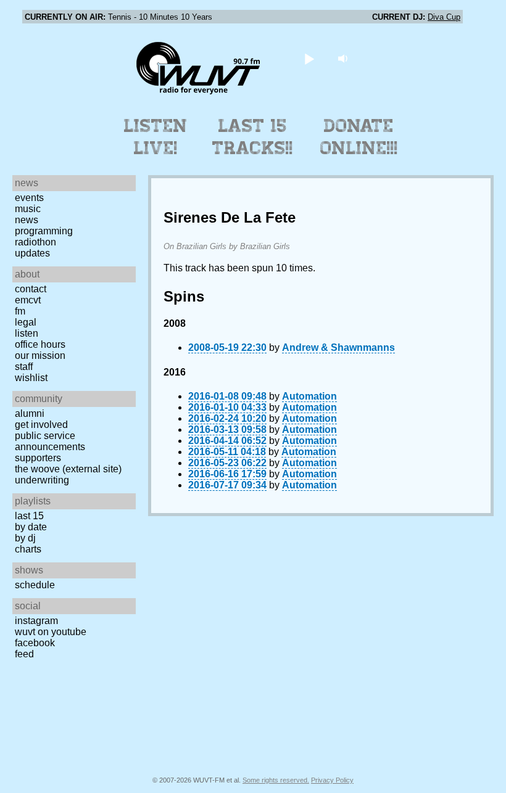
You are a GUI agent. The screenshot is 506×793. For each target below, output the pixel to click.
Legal (25, 322)
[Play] (309, 58)
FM (20, 311)
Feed (24, 654)
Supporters (38, 458)
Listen (26, 333)
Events (29, 197)
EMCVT (28, 300)
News (26, 220)
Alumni (29, 413)
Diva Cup (444, 17)
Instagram (36, 620)
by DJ (25, 538)
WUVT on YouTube (50, 632)
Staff (24, 366)
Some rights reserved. (276, 780)
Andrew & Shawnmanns (338, 347)
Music (28, 208)
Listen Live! (156, 137)
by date (31, 527)
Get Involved (41, 424)
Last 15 (29, 516)
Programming (44, 231)
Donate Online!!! (359, 137)
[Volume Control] (345, 58)
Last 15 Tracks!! (252, 137)
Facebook (35, 643)
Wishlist (31, 377)
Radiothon (35, 242)
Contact (30, 289)
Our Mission (40, 355)
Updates (32, 253)
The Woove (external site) (68, 469)
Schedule (35, 585)
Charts (28, 549)
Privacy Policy (332, 780)
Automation (309, 396)
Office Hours (40, 344)
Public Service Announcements (50, 441)
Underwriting (42, 480)
